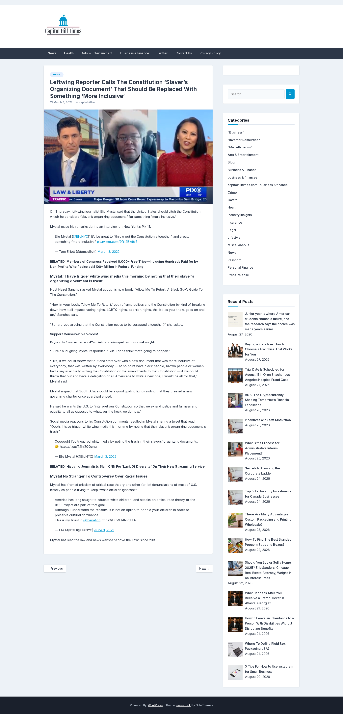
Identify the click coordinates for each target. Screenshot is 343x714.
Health (69, 53)
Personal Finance (240, 267)
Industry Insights (240, 215)
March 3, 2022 (108, 252)
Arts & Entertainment (97, 53)
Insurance (235, 222)
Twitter (162, 53)
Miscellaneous (238, 245)
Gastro (233, 200)
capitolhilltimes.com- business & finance (258, 185)
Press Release (238, 275)
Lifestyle (234, 237)
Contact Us (183, 53)
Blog (231, 162)
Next (204, 568)
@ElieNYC (80, 236)
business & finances (242, 177)
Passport (234, 260)
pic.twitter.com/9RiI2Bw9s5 (117, 242)
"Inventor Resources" (244, 140)
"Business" (236, 132)
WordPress (155, 705)
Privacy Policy (210, 53)
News (52, 53)
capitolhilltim (87, 102)
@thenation (91, 520)
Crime (232, 192)
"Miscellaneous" (240, 147)
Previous (55, 568)
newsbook (183, 705)
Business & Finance (134, 53)
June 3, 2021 (104, 530)
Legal (232, 230)
